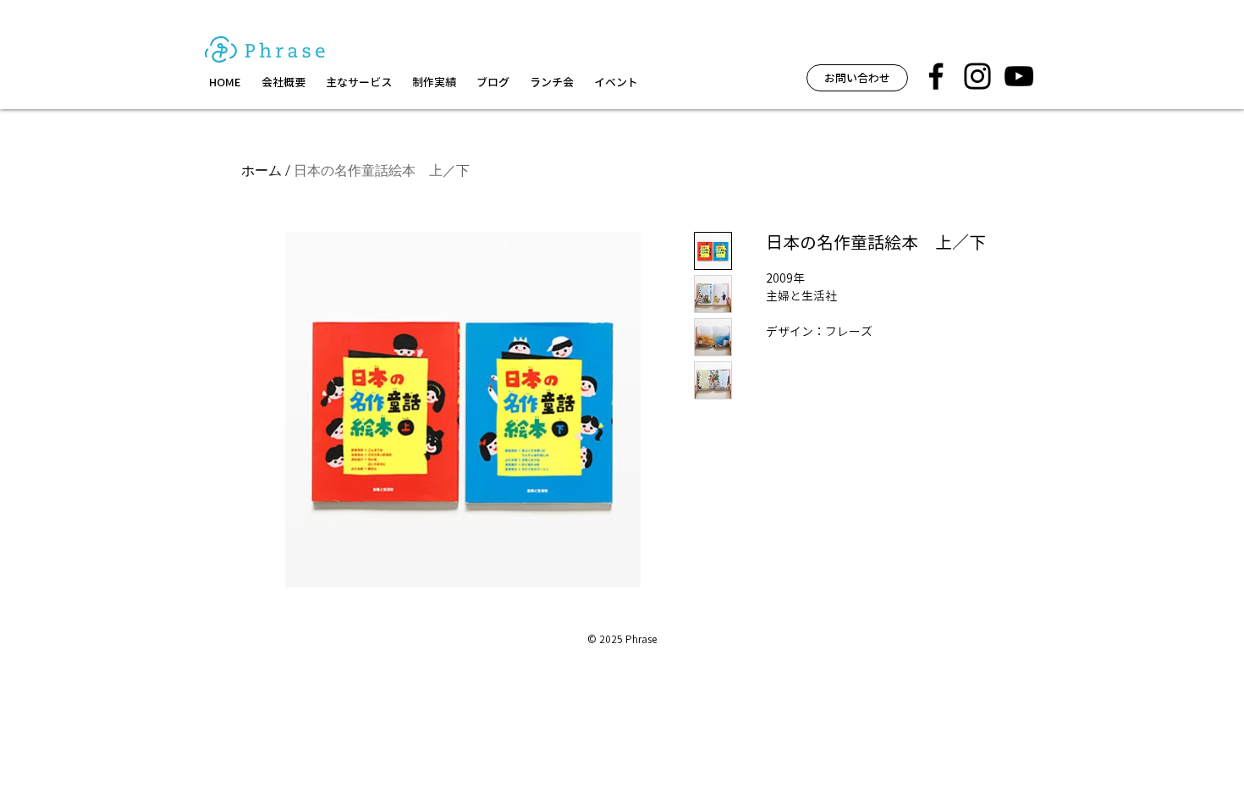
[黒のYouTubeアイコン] (1019, 76)
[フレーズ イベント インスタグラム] (977, 76)
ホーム (261, 170)
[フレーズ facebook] (936, 76)
